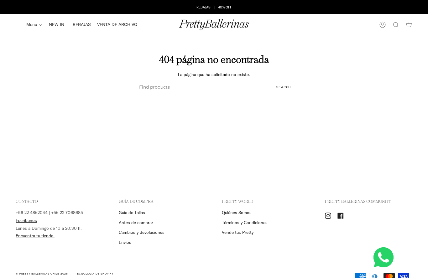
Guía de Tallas (132, 212)
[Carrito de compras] (408, 24)
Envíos (125, 242)
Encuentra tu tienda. (35, 236)
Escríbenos (26, 220)
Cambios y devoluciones (141, 232)
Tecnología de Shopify (94, 273)
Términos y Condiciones (245, 222)
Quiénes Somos (237, 212)
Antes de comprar (136, 222)
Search (283, 87)
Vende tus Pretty (237, 232)
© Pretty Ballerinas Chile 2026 (42, 273)
